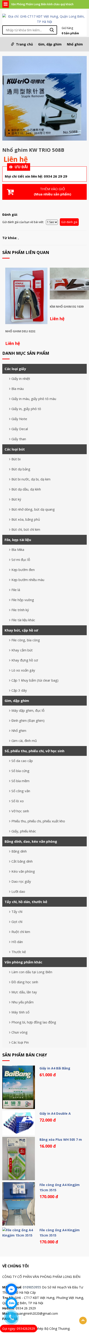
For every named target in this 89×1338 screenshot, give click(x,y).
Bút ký (16, 499)
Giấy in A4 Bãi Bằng (54, 1068)
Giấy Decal (19, 428)
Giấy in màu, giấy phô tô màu (33, 398)
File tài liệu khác (23, 620)
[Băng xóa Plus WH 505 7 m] (18, 1158)
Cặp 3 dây (19, 690)
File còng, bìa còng (25, 640)
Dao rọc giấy (21, 881)
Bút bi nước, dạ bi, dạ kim (30, 479)
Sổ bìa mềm (20, 780)
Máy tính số (20, 1012)
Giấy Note (19, 418)
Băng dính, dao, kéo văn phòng (31, 841)
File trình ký (20, 610)
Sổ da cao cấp (22, 760)
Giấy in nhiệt (20, 378)
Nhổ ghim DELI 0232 (20, 331)
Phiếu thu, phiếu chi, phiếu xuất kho (38, 821)
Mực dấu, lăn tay (24, 992)
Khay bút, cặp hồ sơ (21, 630)
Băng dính (19, 851)
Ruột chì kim (20, 931)
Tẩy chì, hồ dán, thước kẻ (26, 901)
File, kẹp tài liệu (18, 539)
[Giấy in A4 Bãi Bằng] (18, 1087)
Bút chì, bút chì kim (25, 529)
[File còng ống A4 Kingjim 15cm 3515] (18, 1204)
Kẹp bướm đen (23, 569)
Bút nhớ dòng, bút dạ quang (33, 509)
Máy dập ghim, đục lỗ (27, 710)
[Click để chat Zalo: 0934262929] (11, 1303)
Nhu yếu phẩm (22, 1002)
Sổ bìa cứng (20, 770)
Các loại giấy (15, 368)
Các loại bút (15, 449)
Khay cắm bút (22, 650)
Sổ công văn (20, 791)
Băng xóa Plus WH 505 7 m (60, 1139)
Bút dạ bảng (20, 469)
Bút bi (16, 459)
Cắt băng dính (22, 861)
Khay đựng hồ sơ (24, 660)
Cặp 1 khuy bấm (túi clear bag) (34, 680)
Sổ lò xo (17, 801)
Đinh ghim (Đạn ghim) (27, 720)
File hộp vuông (22, 599)
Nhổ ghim (75, 44)
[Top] (83, 1320)
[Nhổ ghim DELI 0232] (26, 296)
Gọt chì (16, 921)
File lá (15, 589)
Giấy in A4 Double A (55, 1113)
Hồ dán (17, 941)
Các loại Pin (20, 1042)
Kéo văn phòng (23, 871)
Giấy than (18, 439)
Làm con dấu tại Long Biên (31, 972)
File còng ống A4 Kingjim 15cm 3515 (59, 1187)
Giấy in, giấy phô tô (26, 408)
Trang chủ (24, 44)
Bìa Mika (17, 549)
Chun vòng (19, 1032)
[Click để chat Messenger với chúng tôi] (11, 1289)
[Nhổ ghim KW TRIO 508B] (44, 99)
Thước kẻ (18, 951)
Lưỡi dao (18, 891)
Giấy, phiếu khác (23, 831)
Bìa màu (17, 388)
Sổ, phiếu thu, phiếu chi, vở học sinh (34, 751)
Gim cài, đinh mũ (24, 740)
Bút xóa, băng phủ (25, 519)
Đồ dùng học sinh (24, 982)
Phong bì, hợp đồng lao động (33, 1022)
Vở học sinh (20, 811)
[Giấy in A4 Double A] (18, 1123)
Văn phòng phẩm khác (23, 962)
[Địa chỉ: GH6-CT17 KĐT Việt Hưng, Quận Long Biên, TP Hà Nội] (44, 18)
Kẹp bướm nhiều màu (27, 579)
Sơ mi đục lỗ (20, 559)
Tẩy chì (16, 911)
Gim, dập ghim (50, 44)
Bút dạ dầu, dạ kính (26, 489)
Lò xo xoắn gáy (23, 670)
